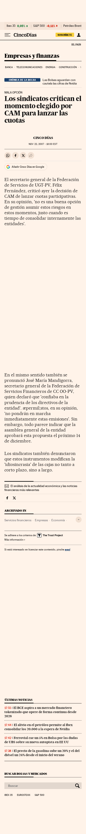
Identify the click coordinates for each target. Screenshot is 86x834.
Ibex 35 (11, 25)
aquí (67, 549)
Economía (58, 520)
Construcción (68, 67)
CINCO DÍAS (43, 138)
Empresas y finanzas (31, 56)
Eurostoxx (23, 795)
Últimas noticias (18, 699)
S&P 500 (39, 25)
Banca (9, 67)
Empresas (41, 520)
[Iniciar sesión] (79, 35)
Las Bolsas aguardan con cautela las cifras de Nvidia (60, 81)
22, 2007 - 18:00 (43, 144)
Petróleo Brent (72, 25)
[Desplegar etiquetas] (79, 520)
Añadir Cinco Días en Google (28, 166)
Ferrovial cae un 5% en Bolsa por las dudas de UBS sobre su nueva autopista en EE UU (41, 740)
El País (76, 44)
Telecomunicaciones (29, 67)
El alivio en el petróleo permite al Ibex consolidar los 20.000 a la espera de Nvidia (38, 727)
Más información (13, 539)
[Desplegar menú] (7, 34)
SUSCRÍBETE (65, 34)
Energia (50, 67)
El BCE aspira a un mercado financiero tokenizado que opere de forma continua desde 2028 (40, 712)
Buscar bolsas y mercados (25, 773)
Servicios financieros (17, 520)
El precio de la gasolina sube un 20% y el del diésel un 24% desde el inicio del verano (42, 753)
